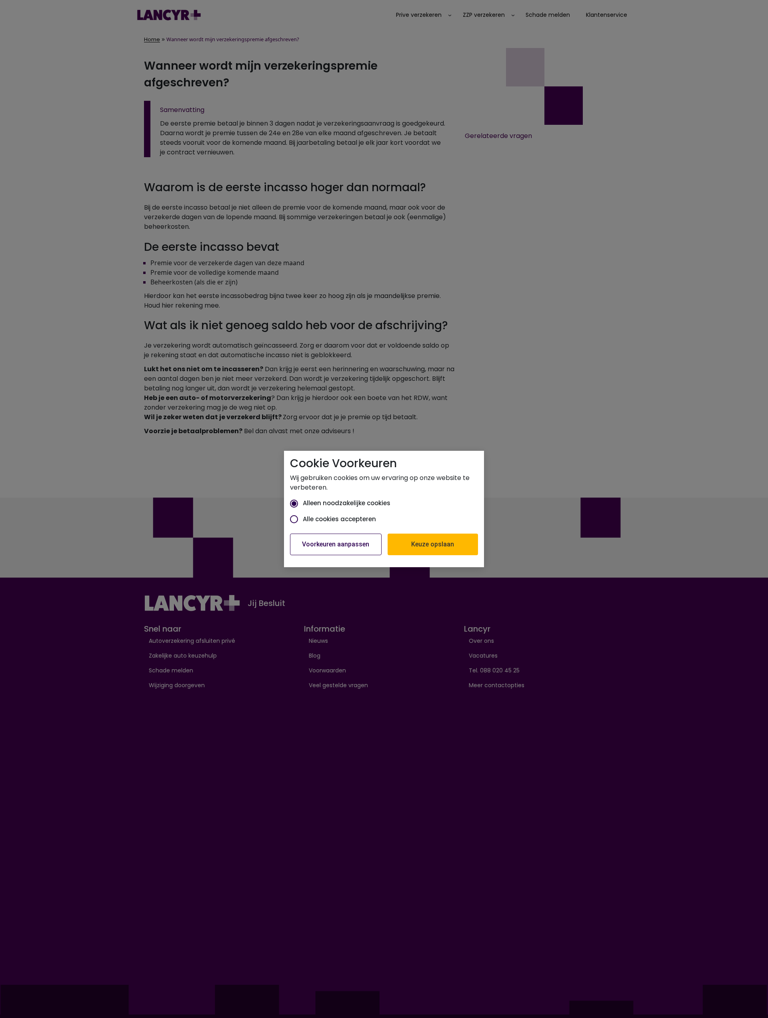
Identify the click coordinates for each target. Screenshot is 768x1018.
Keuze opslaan (432, 544)
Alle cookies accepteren (339, 519)
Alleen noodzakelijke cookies (346, 503)
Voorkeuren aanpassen (335, 544)
